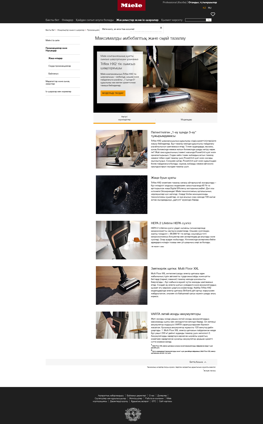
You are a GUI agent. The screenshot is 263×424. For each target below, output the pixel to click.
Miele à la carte (52, 40)
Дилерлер (162, 395)
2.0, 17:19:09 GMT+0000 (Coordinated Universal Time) (146, 31)
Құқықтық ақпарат (140, 401)
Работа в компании (154, 398)
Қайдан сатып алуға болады (95, 20)
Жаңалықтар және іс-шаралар (70, 30)
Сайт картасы (165, 401)
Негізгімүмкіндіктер (124, 118)
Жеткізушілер (135, 398)
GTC (154, 401)
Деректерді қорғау (119, 401)
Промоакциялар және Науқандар (56, 49)
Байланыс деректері (136, 395)
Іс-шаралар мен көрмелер (58, 91)
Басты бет (50, 30)
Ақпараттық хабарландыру (111, 395)
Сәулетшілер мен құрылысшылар (110, 398)
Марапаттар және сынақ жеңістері (58, 82)
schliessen (162, 27)
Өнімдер (67, 20)
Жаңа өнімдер (55, 58)
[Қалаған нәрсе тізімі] (213, 14)
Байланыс (53, 73)
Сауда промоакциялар (59, 66)
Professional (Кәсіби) (174, 2)
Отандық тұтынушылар (202, 2)
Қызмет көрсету (171, 20)
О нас (151, 395)
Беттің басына (196, 362)
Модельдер (186, 119)
